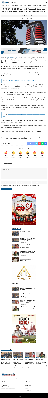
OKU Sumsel (42, 137)
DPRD (7, 137)
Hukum (14, 357)
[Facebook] (26, 390)
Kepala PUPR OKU (32, 137)
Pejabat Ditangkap (23, 138)
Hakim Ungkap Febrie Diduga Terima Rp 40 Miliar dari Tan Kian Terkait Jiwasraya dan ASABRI (27, 246)
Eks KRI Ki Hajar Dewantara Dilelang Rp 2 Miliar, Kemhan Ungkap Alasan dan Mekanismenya (28, 259)
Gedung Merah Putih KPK (18, 137)
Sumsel (29, 138)
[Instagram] (30, 390)
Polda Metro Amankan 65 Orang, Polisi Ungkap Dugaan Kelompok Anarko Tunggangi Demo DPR (27, 239)
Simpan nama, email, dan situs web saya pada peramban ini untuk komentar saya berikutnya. (21, 185)
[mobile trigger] (46, 2)
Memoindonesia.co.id (12, 57)
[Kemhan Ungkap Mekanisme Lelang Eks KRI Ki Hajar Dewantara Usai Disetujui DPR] (15, 253)
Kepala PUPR (26, 137)
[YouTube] (29, 390)
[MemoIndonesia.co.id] (8, 2)
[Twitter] (27, 390)
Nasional (38, 357)
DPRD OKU (11, 137)
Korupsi (37, 137)
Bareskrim (4, 357)
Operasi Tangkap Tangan (11, 138)
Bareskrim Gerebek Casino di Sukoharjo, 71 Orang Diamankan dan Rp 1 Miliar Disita (27, 233)
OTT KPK (18, 138)
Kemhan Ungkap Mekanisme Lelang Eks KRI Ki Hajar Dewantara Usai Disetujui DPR (27, 252)
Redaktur (19, 18)
